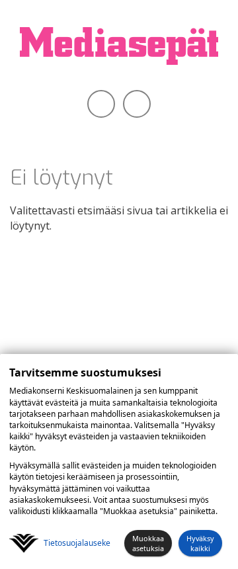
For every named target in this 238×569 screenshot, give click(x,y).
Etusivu (99, 126)
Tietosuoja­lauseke (77, 542)
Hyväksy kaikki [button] (200, 543)
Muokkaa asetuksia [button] (148, 543)
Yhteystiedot (143, 126)
